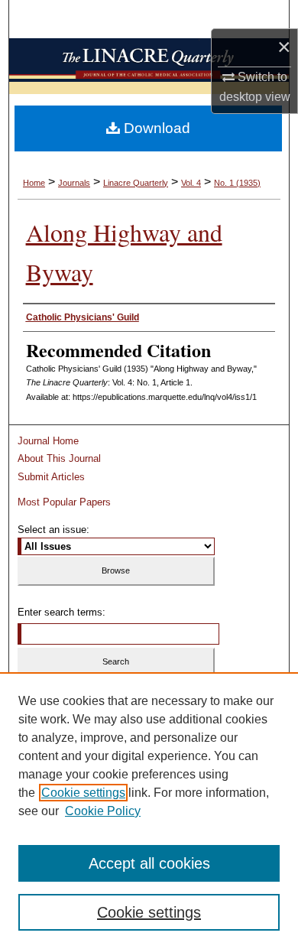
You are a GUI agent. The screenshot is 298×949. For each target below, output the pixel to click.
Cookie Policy (103, 810)
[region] (149, 810)
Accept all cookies (149, 863)
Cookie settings (83, 792)
